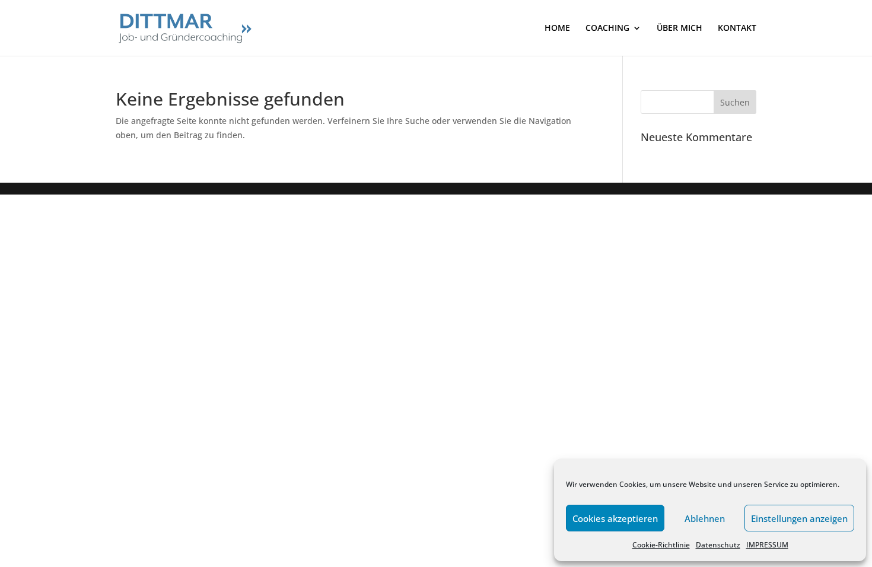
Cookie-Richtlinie (661, 545)
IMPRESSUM (767, 545)
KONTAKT (737, 28)
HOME (557, 28)
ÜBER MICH (679, 28)
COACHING (607, 28)
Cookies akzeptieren (615, 518)
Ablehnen (705, 518)
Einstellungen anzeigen (799, 518)
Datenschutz (718, 545)
